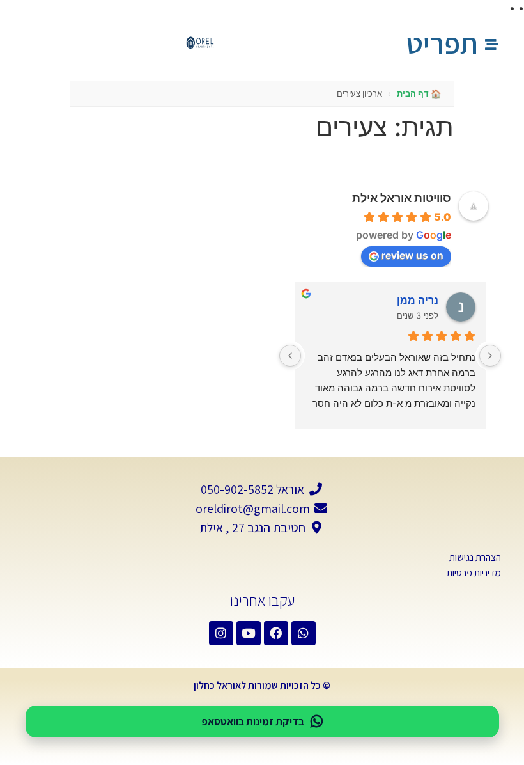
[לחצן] (490, 356)
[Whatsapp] (303, 633)
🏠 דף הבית (419, 93)
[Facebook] (276, 633)
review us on (412, 255)
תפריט (442, 43)
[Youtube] (248, 633)
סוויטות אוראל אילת (401, 198)
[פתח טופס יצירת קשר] (491, 44)
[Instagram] (221, 633)
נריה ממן (417, 300)
